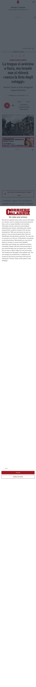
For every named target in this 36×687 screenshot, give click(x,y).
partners (11, 220)
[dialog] (18, 446)
